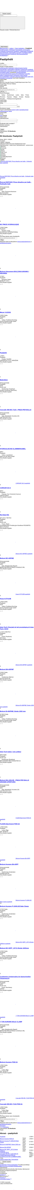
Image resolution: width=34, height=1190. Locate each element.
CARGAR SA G (5, 488)
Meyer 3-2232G (5, 312)
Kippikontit (13, 54)
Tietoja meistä (4, 1159)
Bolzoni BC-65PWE (7, 558)
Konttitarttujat (3, 55)
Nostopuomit (9, 51)
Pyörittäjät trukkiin (27, 52)
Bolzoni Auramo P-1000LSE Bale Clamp (14, 906)
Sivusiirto (19, 52)
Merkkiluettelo (18, 1166)
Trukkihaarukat (4, 49)
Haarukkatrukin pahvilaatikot (8, 52)
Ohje (9, 1159)
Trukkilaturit (12, 49)
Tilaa (2, 240)
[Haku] (12, 23)
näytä (2, 129)
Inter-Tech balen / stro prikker (10, 752)
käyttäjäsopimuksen (5, 243)
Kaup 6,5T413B (5, 598)
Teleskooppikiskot (5, 54)
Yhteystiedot (14, 1159)
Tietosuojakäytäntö (12, 1164)
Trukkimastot (23, 51)
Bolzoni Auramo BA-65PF (9, 864)
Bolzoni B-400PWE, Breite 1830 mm (13, 711)
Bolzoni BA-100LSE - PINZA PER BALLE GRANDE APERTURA (14, 781)
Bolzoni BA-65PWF (7, 669)
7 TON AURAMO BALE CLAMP (11, 1022)
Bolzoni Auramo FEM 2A (9, 1062)
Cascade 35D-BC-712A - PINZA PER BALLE (15, 410)
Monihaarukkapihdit (22, 54)
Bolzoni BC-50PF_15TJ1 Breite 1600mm (14, 948)
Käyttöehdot (3, 1164)
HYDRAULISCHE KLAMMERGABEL (13, 449)
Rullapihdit (30, 51)
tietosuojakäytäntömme (23, 241)
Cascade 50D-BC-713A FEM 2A (11, 1104)
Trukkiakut (3, 51)
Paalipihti (3, 353)
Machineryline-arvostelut (7, 1166)
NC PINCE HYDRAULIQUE (9, 224)
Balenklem (4, 380)
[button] (17, 38)
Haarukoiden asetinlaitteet (22, 49)
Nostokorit (16, 51)
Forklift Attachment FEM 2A (10, 824)
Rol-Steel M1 (4, 515)
